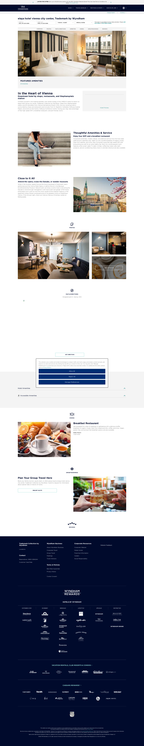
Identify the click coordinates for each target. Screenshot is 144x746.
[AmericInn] (63, 633)
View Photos (109, 268)
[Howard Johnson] (45, 633)
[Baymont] (63, 639)
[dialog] (72, 373)
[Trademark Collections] (99, 620)
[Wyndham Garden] (63, 627)
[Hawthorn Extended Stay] (26, 614)
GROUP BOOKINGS (93, 28)
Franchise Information (81, 553)
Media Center (78, 550)
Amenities (73, 28)
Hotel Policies (104, 108)
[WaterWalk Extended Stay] (26, 620)
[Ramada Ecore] (63, 651)
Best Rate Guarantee (53, 569)
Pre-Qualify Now (74, 3)
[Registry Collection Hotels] (117, 614)
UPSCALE (99, 608)
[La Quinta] (63, 614)
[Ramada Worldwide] (63, 645)
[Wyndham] (99, 614)
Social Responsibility (80, 558)
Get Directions (69, 354)
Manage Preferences (72, 382)
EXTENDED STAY (27, 608)
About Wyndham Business (55, 547)
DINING (82, 28)
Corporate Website (80, 547)
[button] (33, 2)
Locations (22, 549)
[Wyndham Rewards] (72, 592)
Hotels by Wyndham (72, 602)
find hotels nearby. (107, 23)
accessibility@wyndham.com (87, 731)
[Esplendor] (81, 620)
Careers (76, 556)
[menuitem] (70, 8)
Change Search (111, 12)
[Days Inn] (45, 614)
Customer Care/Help (25, 562)
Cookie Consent (52, 576)
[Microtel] (45, 627)
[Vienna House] (81, 633)
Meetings (49, 556)
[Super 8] (45, 620)
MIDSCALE (63, 608)
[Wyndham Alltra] (81, 639)
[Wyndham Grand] (117, 627)
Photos (49, 28)
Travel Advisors (51, 558)
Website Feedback (106, 545)
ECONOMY (45, 608)
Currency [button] (122, 12)
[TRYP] (81, 614)
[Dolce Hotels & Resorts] (117, 620)
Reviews (104, 28)
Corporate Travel (52, 550)
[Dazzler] (81, 627)
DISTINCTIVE (117, 608)
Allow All (72, 371)
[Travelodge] (45, 639)
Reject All (72, 376)
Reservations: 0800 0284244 (28, 559)
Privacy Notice (51, 571)
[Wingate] (63, 620)
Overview (39, 28)
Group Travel (51, 553)
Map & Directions (60, 28)
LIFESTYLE (81, 608)
